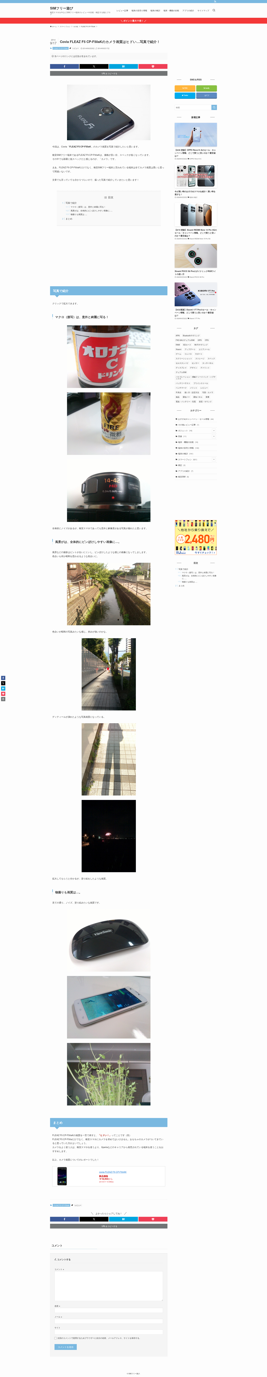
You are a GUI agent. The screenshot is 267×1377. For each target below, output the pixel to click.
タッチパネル (207, 363)
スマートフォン (187, 459)
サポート (198, 354)
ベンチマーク (181, 387)
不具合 (178, 392)
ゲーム (178, 354)
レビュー (76, 48)
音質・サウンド (205, 401)
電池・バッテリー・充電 (186, 401)
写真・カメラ (207, 392)
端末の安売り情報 (188, 447)
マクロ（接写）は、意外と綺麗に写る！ (88, 206)
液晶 (177, 397)
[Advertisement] (108, 254)
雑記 (181, 465)
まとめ (69, 218)
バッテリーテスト (183, 383)
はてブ (206, 95)
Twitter (185, 95)
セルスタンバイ (182, 363)
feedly (207, 88)
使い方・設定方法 (192, 392)
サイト (57, 1327)
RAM (178, 344)
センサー (195, 363)
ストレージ (199, 358)
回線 (182, 436)
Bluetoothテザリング (191, 335)
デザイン (193, 367)
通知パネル (197, 397)
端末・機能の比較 (188, 442)
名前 (57, 1305)
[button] (64, 66)
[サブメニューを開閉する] (214, 431)
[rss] (215, 1)
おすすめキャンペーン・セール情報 (196, 419)
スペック (211, 358)
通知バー (186, 397)
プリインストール (201, 383)
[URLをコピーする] (3, 699)
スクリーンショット (184, 358)
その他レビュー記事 (188, 424)
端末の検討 (185, 453)
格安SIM (183, 476)
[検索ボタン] (214, 10)
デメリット (205, 367)
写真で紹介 (71, 202)
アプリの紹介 (185, 471)
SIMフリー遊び (61, 8)
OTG (207, 340)
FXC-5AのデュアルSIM (185, 340)
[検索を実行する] (214, 107)
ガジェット (185, 430)
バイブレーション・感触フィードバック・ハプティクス (196, 377)
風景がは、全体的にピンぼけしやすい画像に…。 (92, 210)
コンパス (188, 354)
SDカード (187, 344)
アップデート (190, 349)
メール (58, 1316)
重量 (207, 397)
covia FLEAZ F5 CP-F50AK (113, 1172)
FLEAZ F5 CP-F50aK (60, 48)
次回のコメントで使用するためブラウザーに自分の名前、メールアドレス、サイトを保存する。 (99, 1338)
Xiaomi (178, 349)
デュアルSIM (181, 372)
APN (178, 335)
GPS (200, 340)
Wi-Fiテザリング (201, 344)
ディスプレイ (181, 367)
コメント (59, 1269)
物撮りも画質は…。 (79, 214)
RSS (185, 88)
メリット (193, 387)
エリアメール (204, 349)
